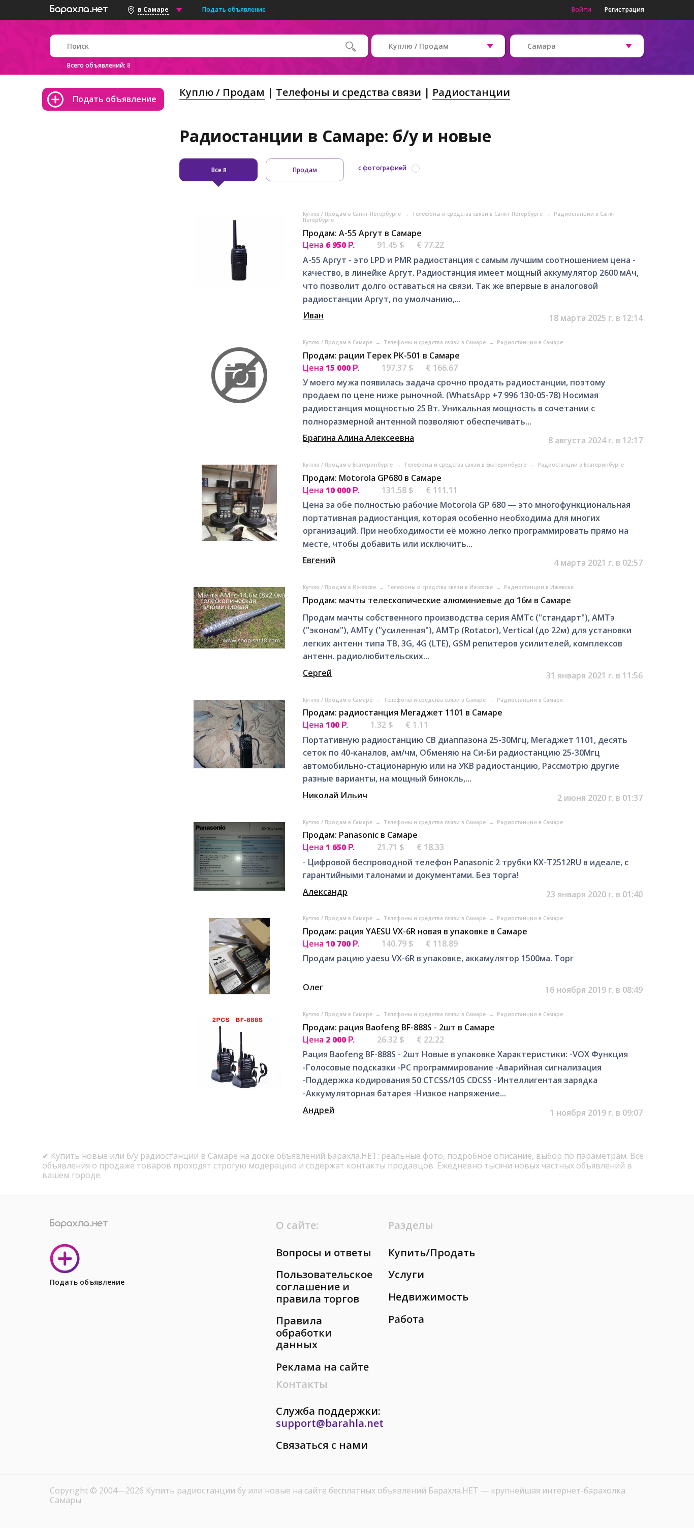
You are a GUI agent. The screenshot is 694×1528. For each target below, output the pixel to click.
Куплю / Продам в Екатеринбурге (348, 464)
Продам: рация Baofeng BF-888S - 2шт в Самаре (399, 1027)
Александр (325, 891)
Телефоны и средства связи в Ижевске (440, 587)
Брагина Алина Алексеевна (358, 437)
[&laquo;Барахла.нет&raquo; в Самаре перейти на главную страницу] (79, 8)
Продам (305, 170)
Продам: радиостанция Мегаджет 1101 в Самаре (402, 712)
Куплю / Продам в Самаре (338, 342)
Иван (313, 315)
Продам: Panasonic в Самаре (360, 834)
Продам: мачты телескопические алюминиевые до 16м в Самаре (437, 600)
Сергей (317, 672)
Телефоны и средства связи (348, 92)
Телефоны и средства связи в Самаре (435, 342)
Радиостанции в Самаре (530, 342)
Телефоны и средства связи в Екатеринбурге (466, 464)
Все (218, 170)
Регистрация (624, 9)
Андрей (318, 1110)
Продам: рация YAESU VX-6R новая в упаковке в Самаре (415, 931)
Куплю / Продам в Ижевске (340, 587)
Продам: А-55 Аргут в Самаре (362, 233)
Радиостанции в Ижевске (539, 587)
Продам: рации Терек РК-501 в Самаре (381, 355)
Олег (313, 987)
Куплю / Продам (222, 92)
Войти (581, 9)
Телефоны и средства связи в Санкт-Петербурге (478, 213)
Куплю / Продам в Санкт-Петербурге (352, 213)
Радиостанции (471, 92)
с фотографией (382, 168)
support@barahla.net (330, 1423)
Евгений (319, 560)
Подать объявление (234, 9)
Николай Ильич (335, 795)
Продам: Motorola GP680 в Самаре (372, 477)
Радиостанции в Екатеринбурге (581, 464)
